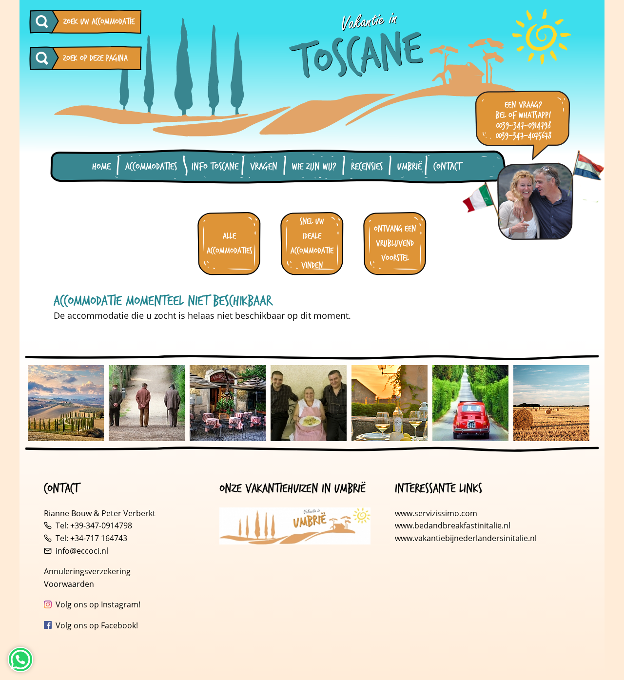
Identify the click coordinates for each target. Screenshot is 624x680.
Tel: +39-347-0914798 (94, 525)
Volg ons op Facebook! (97, 625)
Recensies (367, 167)
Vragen (263, 167)
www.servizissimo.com (436, 513)
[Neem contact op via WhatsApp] (20, 659)
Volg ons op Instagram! (98, 604)
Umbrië (409, 167)
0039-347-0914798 (523, 125)
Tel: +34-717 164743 (91, 538)
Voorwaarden (69, 584)
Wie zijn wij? (314, 167)
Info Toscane (215, 167)
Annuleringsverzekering (87, 571)
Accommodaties (151, 167)
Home (101, 167)
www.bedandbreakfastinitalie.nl (453, 525)
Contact (447, 167)
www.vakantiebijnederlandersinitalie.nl (466, 538)
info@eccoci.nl (82, 550)
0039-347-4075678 (523, 136)
